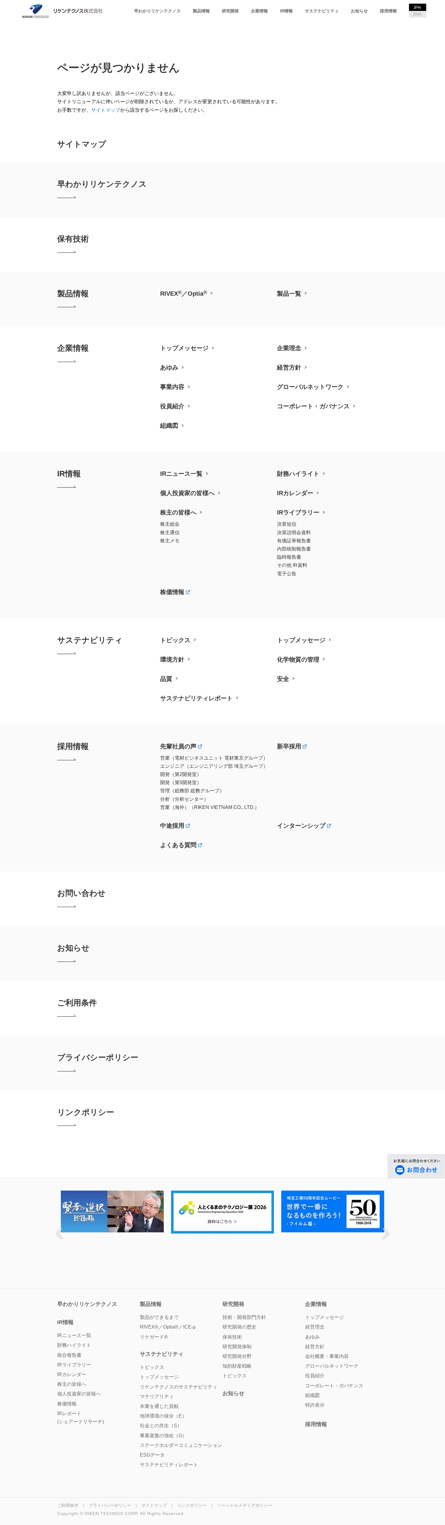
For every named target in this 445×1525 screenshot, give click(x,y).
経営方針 (289, 367)
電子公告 (286, 573)
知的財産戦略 (237, 1366)
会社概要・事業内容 (327, 1356)
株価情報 (172, 592)
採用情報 (388, 10)
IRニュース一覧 (181, 473)
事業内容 (172, 386)
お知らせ (359, 10)
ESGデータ (152, 1455)
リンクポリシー (85, 1112)
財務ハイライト (298, 473)
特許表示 (315, 1405)
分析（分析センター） (184, 799)
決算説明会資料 (294, 532)
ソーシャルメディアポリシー (244, 1505)
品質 (166, 678)
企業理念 (289, 348)
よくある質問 (178, 845)
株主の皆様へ (178, 512)
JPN (417, 7)
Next (385, 1234)
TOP (195, 25)
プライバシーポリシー (97, 1057)
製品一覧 (289, 293)
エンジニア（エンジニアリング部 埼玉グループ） (214, 766)
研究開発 (230, 10)
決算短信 (286, 524)
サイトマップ (105, 110)
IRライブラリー (298, 512)
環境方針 (172, 659)
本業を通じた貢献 (159, 1406)
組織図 (169, 425)
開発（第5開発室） (181, 782)
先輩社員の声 (178, 746)
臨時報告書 (289, 557)
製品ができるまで (159, 1317)
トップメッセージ (184, 348)
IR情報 (286, 10)
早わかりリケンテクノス (157, 10)
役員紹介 (172, 406)
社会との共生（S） (161, 1425)
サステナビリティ (322, 10)
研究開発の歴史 (239, 1326)
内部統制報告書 (294, 548)
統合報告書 (69, 1355)
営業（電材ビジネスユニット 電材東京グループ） (214, 758)
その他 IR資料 (292, 565)
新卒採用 (289, 746)
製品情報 (201, 10)
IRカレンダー (295, 493)
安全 (283, 678)
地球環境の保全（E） (163, 1415)
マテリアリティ (157, 1396)
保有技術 (73, 238)
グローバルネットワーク (310, 386)
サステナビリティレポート (196, 698)
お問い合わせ (81, 893)
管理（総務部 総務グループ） (192, 790)
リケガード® (154, 1336)
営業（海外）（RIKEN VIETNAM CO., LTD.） (209, 807)
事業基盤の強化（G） (163, 1435)
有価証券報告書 (294, 540)
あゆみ (169, 367)
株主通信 (170, 532)
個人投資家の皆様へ (187, 493)
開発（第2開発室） (181, 774)
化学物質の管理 (298, 659)
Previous (59, 1234)
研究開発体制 (237, 1346)
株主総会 (170, 524)
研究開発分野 (237, 1356)
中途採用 (172, 825)
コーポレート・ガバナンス (313, 406)
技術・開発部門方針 (244, 1317)
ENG (418, 14)
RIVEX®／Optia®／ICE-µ (168, 1326)
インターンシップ (301, 825)
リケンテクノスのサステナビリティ (178, 1386)
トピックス (175, 640)
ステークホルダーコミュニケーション (181, 1445)
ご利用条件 (77, 1002)
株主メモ (170, 540)
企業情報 (259, 10)
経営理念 (315, 1326)
